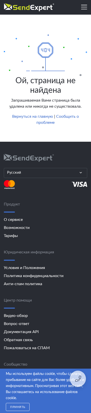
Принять (17, 406)
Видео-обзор (16, 316)
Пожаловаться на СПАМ (27, 348)
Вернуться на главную (32, 116)
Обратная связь (18, 340)
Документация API (21, 332)
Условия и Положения (24, 268)
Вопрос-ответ (16, 324)
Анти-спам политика (23, 284)
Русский (14, 172)
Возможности (17, 228)
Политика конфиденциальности (33, 276)
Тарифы (11, 236)
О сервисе (13, 220)
